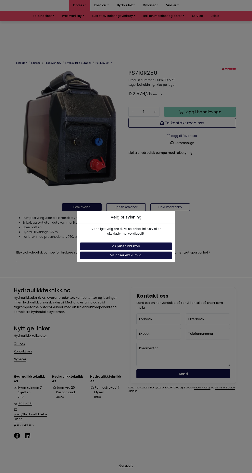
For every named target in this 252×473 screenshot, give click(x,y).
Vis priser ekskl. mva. (126, 255)
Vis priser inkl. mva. (126, 246)
